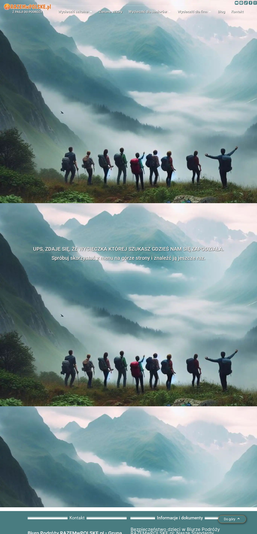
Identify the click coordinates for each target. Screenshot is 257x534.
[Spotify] (241, 3)
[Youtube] (237, 3)
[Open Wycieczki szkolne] (91, 11)
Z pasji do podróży (27, 12)
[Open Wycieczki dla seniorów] (169, 11)
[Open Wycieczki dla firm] (210, 11)
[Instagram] (255, 3)
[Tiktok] (246, 3)
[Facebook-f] (250, 3)
